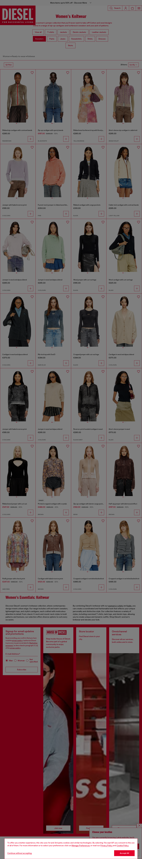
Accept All (124, 853)
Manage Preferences (81, 845)
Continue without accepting (19, 853)
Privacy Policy (106, 845)
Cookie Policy (123, 845)
